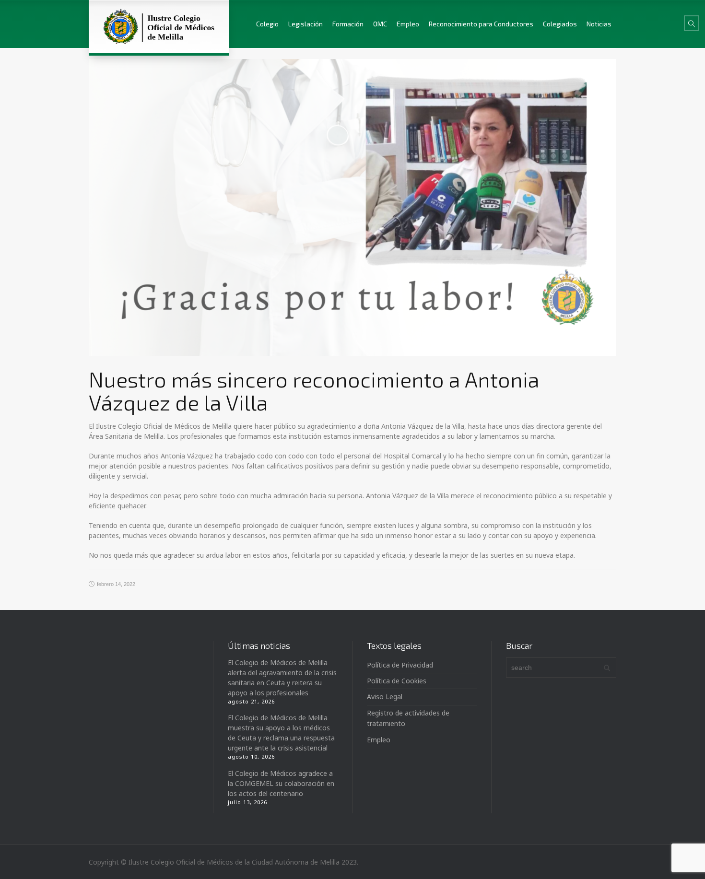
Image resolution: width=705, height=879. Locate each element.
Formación (348, 24)
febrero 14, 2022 (116, 584)
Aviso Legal (384, 696)
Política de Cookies (396, 680)
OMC (380, 24)
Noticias (599, 24)
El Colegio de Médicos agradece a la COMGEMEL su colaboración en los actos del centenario (281, 783)
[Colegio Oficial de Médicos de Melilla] (159, 26)
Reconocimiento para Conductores (481, 24)
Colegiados (560, 24)
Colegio (267, 24)
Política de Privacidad (400, 664)
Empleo (408, 24)
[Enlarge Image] (352, 207)
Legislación (305, 24)
